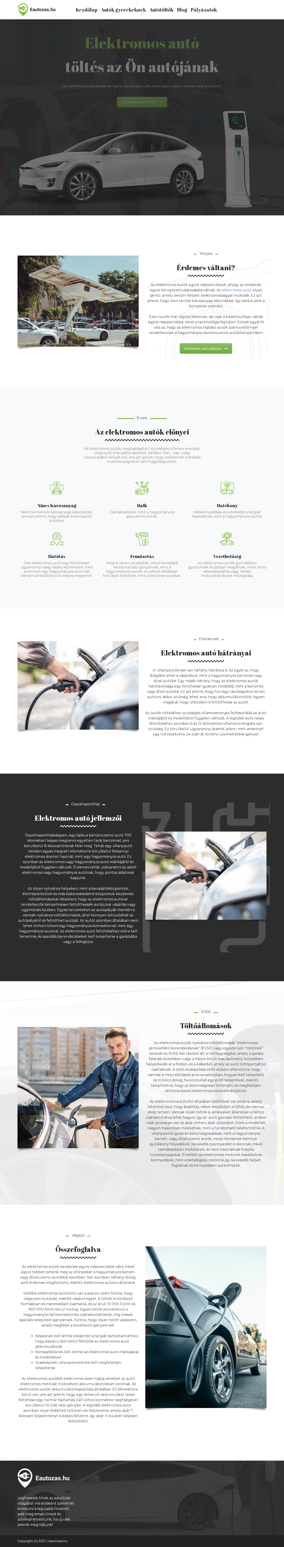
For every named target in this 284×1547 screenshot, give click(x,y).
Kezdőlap (87, 9)
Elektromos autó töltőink (139, 102)
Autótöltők (161, 9)
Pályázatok (204, 9)
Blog (182, 9)
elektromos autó (237, 290)
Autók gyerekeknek (123, 9)
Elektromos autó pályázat (202, 348)
